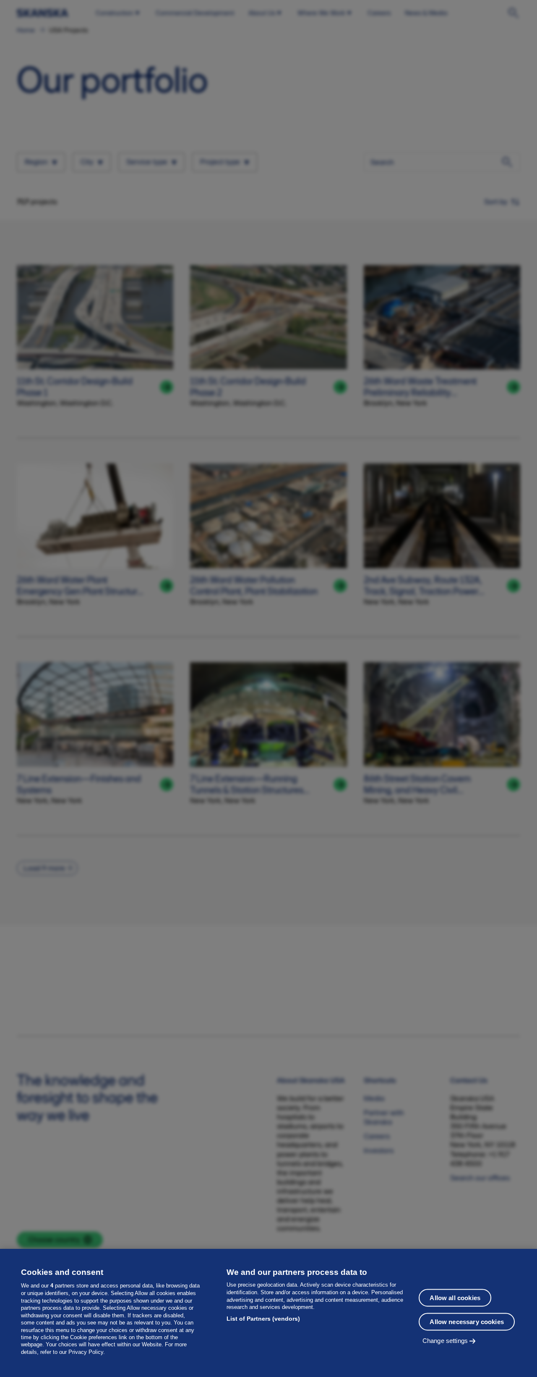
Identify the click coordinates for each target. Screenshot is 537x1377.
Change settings (445, 1340)
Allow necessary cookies (466, 1321)
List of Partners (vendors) (263, 1318)
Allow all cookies (455, 1297)
